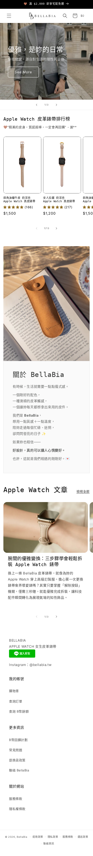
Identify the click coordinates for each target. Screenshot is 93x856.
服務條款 (15, 799)
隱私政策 (53, 836)
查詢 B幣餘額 (19, 711)
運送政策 (83, 836)
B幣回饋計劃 (18, 740)
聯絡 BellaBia (19, 770)
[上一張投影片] (37, 105)
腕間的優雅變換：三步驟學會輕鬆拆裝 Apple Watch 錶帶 (45, 561)
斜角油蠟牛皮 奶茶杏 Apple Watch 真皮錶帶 (19, 199)
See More (23, 72)
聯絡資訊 (48, 843)
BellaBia (22, 836)
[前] (37, 228)
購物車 (14, 691)
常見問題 (15, 750)
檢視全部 (83, 491)
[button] (9, 16)
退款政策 (38, 836)
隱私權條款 (17, 809)
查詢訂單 (15, 701)
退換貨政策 (17, 760)
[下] (56, 228)
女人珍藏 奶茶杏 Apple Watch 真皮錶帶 (59, 199)
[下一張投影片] (56, 105)
